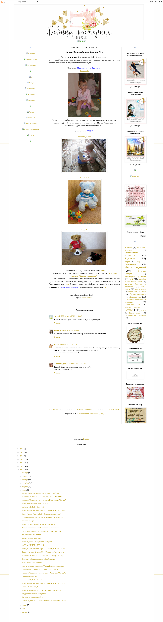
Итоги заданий (87, 297)
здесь (103, 270)
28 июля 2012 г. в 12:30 (68, 344)
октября (25, 480)
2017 (22, 452)
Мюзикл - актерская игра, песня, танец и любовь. (40, 493)
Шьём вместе (135, 313)
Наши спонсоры (140, 289)
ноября (25, 476)
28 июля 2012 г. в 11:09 (70, 330)
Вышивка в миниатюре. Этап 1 (33, 597)
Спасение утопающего (133, 307)
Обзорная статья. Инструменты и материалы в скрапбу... (43, 517)
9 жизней (128, 248)
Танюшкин (84, 177)
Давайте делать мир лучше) (32, 538)
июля (24, 490)
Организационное (138, 294)
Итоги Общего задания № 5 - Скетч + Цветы (38, 524)
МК (131, 279)
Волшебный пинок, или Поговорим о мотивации (40, 528)
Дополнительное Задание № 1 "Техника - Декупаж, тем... (43, 552)
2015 (22, 459)
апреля (24, 612)
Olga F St (57, 330)
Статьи (129, 310)
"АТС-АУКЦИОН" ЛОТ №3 (32, 580)
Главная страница (84, 409)
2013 (22, 466)
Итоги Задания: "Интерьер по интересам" (37, 542)
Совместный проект (133, 304)
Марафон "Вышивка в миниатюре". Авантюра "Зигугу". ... (44, 555)
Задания (130, 258)
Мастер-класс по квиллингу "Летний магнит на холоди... (43, 566)
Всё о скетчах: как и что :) (31, 535)
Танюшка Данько (61, 364)
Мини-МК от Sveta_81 (30, 587)
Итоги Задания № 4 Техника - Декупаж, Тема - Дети (41, 590)
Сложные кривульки (29, 576)
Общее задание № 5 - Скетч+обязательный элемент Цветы (44, 601)
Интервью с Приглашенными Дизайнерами (38, 559)
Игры (127, 261)
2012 (22, 470)
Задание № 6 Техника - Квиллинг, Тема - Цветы (40, 569)
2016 (22, 456)
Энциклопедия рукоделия (135, 315)
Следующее (53, 409)
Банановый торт (28, 521)
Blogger (86, 439)
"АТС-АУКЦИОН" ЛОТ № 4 (33, 545)
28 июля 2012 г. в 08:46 (73, 316)
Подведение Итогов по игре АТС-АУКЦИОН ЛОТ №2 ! (43, 583)
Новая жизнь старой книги (32, 562)
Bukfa (56, 344)
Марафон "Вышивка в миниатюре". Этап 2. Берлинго (42, 497)
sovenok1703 (59, 316)
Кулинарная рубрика (135, 276)
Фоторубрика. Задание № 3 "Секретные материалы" (41, 514)
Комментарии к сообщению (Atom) (90, 414)
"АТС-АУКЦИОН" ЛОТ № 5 (33, 507)
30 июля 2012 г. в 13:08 (77, 364)
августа (25, 486)
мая (23, 608)
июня (24, 605)
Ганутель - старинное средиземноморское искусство (41, 531)
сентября (25, 483)
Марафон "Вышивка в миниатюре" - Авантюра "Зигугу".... (44, 573)
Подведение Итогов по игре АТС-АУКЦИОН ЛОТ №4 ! (43, 510)
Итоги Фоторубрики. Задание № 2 (35, 503)
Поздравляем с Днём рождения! (34, 594)
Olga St (85, 229)
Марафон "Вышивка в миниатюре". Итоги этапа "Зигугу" (44, 500)
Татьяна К (84, 71)
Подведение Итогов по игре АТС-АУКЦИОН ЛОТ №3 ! (43, 549)
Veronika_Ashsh (84, 137)
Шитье (143, 310)
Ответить (57, 323)
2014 (22, 463)
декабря (25, 473)
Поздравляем (135, 297)
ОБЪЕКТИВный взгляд (137, 291)
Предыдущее (114, 409)
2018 (22, 449)
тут (105, 287)
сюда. (67, 284)
